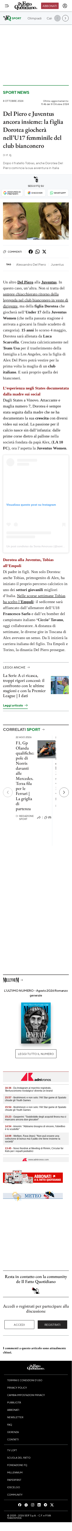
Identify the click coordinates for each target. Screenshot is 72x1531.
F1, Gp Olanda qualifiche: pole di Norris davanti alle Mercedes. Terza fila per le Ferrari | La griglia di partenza (25, 776)
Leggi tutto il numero (36, 1054)
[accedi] (65, 6)
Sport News (16, 92)
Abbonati (49, 6)
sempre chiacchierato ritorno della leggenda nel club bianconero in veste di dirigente (35, 300)
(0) (49, 817)
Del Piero (25, 282)
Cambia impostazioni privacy (26, 1395)
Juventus (49, 282)
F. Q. (7, 155)
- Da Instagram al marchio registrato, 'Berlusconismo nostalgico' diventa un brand (29, 1089)
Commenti (15, 251)
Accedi (19, 1324)
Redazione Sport (25, 818)
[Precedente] (8, 792)
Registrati (52, 1324)
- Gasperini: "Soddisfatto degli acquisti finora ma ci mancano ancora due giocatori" (35, 1118)
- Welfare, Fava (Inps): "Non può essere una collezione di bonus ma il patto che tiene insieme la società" (32, 1139)
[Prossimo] (64, 792)
